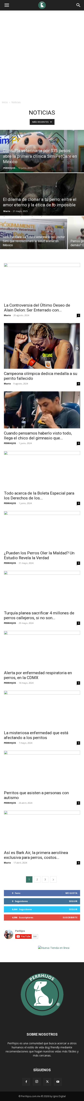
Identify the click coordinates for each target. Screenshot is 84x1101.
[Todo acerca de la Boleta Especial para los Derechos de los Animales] (42, 469)
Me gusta (71, 893)
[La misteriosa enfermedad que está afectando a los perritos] (42, 709)
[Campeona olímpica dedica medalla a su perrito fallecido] (42, 346)
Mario (6, 211)
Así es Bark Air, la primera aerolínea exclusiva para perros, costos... (36, 855)
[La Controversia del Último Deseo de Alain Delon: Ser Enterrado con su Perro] (42, 281)
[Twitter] (47, 1082)
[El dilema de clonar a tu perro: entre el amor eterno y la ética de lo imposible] (42, 209)
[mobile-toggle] (6, 5)
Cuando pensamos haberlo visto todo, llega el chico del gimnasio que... (38, 435)
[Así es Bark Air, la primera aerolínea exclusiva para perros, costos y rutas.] (42, 829)
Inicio (5, 102)
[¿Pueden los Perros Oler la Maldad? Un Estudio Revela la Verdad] (42, 529)
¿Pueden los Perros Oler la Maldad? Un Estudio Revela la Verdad (39, 555)
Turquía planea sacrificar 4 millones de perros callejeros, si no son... (39, 615)
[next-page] (53, 879)
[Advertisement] (42, 54)
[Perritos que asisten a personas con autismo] (42, 769)
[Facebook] (26, 1082)
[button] (78, 5)
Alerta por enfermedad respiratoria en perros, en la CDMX (38, 675)
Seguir (73, 901)
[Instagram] (37, 1082)
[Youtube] (58, 1082)
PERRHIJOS (9, 167)
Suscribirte (70, 917)
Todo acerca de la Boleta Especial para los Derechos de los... (39, 495)
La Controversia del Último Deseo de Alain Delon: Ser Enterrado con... (37, 307)
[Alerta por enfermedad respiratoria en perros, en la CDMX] (42, 649)
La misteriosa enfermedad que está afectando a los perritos (36, 735)
